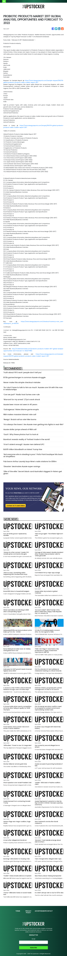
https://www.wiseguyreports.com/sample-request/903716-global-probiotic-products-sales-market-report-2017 (33, 81)
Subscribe (33, 948)
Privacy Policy (28, 912)
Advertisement (40, 911)
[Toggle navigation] (4, 1)
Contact (49, 911)
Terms (18, 911)
